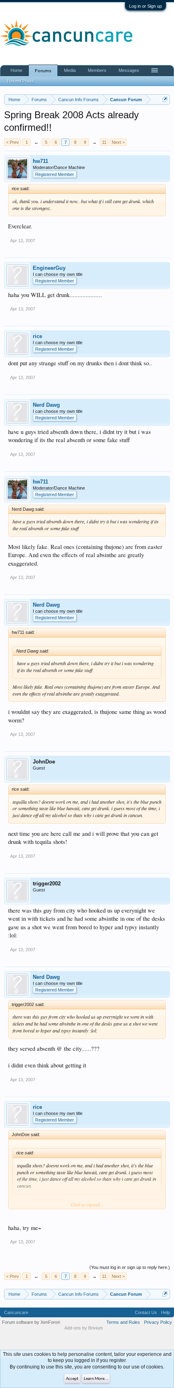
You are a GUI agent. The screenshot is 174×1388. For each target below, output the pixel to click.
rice (37, 336)
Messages (129, 70)
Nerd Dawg (46, 405)
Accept (72, 1379)
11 (104, 142)
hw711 (40, 161)
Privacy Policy (158, 1322)
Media (70, 70)
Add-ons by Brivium (83, 1327)
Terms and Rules (123, 1322)
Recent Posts (20, 80)
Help (165, 1312)
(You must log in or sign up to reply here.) (129, 1267)
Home (16, 70)
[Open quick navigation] (165, 99)
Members (97, 70)
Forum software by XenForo (31, 1322)
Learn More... (96, 1379)
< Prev (12, 142)
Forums (43, 70)
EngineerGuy (49, 268)
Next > (118, 142)
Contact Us (146, 1312)
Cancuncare (16, 1312)
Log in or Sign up (145, 6)
